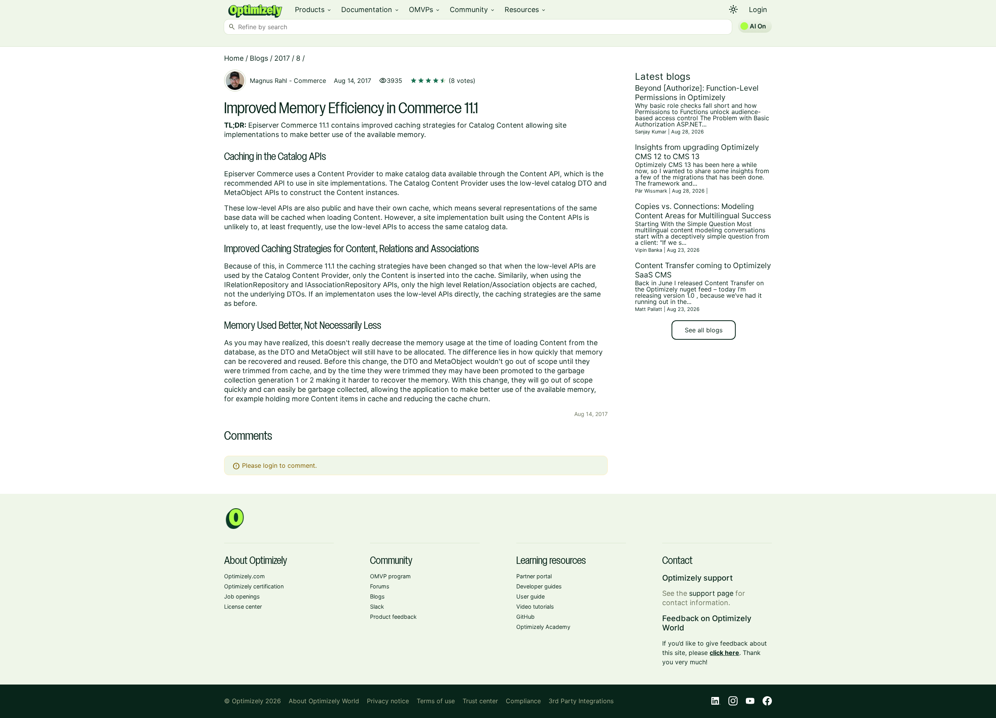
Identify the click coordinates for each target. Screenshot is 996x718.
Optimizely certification (254, 586)
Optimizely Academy (543, 626)
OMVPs (424, 9)
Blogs (259, 58)
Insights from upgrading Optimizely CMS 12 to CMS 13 (697, 151)
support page (711, 593)
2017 (282, 58)
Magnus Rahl (268, 80)
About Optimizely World (324, 701)
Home (234, 58)
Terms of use (436, 701)
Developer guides (539, 586)
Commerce (310, 80)
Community (472, 9)
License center (243, 606)
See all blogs (703, 330)
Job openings (242, 596)
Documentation (370, 9)
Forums (379, 586)
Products (313, 9)
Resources (525, 9)
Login (758, 9)
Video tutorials (535, 606)
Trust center (480, 701)
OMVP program (390, 576)
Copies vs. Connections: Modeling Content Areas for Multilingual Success (703, 211)
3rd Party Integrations (581, 701)
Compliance (523, 701)
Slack (377, 606)
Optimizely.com (244, 576)
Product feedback (393, 616)
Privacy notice (388, 701)
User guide (530, 596)
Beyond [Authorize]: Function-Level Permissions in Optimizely (697, 92)
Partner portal (534, 576)
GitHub (525, 616)
